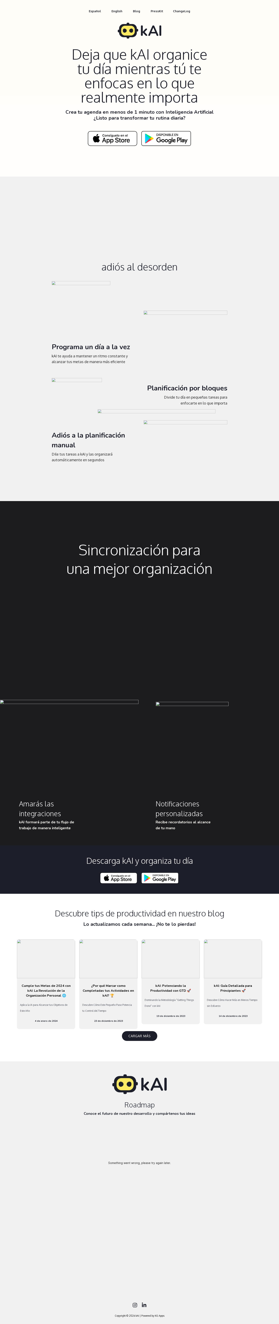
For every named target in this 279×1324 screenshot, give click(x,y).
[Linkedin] (144, 1305)
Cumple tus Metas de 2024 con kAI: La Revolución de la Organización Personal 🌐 (46, 991)
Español (95, 11)
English (117, 11)
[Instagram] (134, 1305)
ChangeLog (181, 11)
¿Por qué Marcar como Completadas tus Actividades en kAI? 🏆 (108, 991)
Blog (136, 11)
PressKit (157, 11)
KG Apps (159, 1315)
